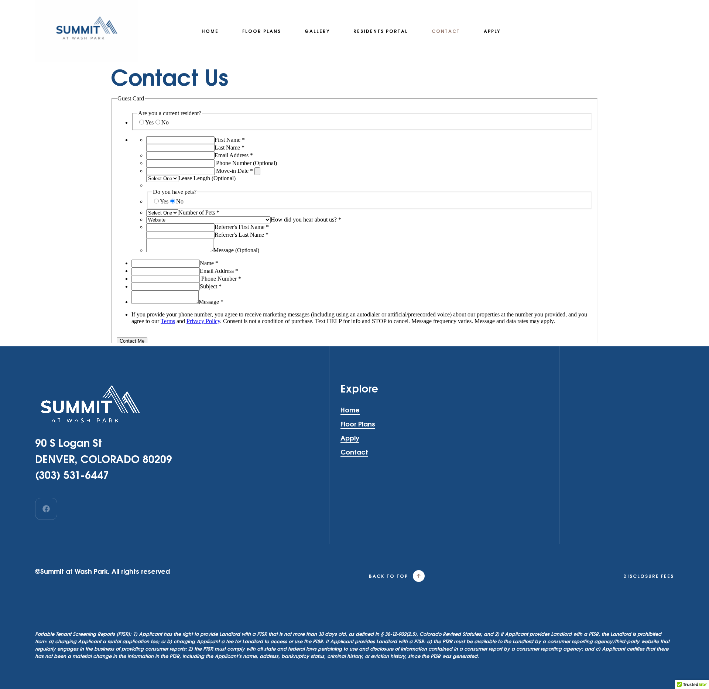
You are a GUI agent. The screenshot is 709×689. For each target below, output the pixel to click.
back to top (388, 576)
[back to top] (419, 576)
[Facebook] (46, 509)
